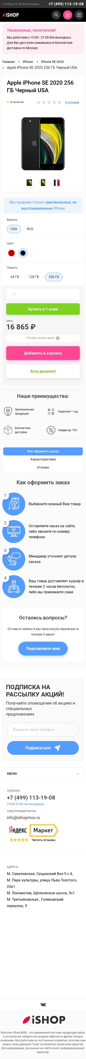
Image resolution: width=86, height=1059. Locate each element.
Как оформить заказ (43, 451)
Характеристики (43, 459)
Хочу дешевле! (43, 371)
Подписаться (38, 747)
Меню (12, 773)
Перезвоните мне (43, 648)
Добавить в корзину (43, 353)
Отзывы (43, 467)
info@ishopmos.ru (23, 817)
